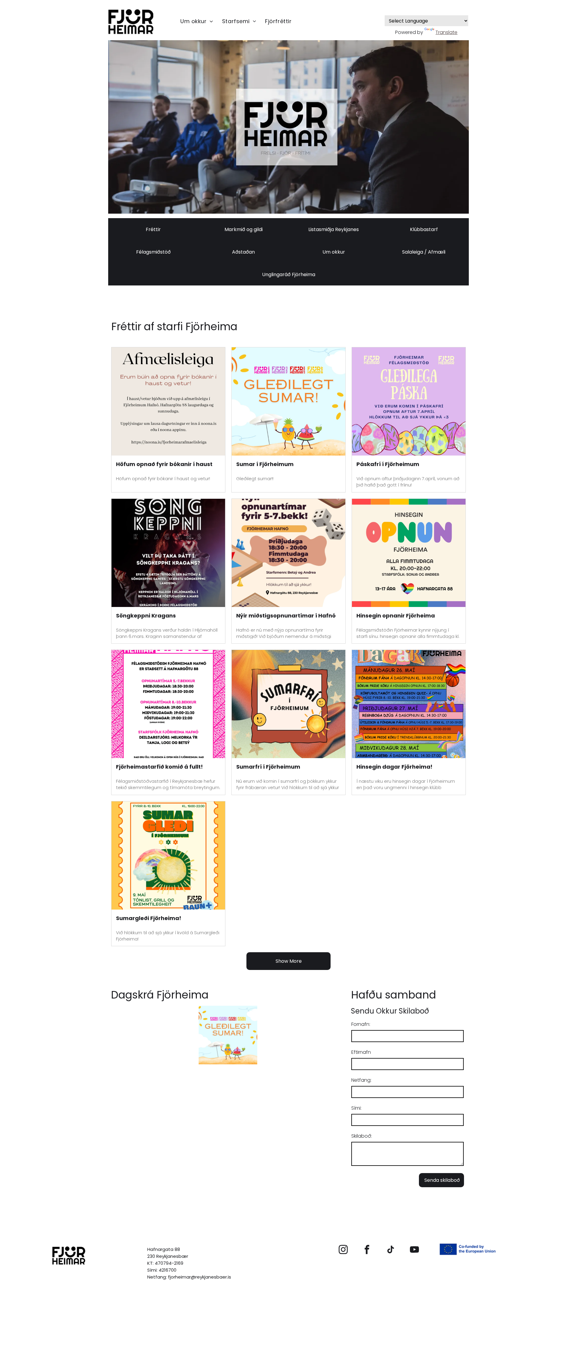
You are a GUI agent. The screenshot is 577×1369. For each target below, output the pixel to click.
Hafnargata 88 (163, 1249)
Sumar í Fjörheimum (265, 464)
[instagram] (343, 1250)
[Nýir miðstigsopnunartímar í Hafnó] (288, 553)
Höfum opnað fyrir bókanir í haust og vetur (164, 464)
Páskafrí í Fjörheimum (387, 464)
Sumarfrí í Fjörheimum (268, 766)
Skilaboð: (361, 1136)
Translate (446, 32)
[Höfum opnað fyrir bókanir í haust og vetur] (168, 401)
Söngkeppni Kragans (146, 615)
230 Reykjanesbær (167, 1256)
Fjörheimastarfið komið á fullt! (159, 766)
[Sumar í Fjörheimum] (288, 401)
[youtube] (414, 1250)
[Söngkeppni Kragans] (168, 553)
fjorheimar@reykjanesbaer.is (199, 1277)
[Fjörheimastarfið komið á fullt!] (168, 704)
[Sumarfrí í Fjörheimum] (288, 704)
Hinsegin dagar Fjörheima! (394, 766)
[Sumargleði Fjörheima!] (168, 855)
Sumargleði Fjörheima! (148, 918)
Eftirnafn (361, 1052)
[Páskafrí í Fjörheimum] (409, 401)
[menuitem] (197, 21)
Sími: (356, 1108)
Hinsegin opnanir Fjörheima (395, 615)
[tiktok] (391, 1250)
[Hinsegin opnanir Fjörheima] (409, 553)
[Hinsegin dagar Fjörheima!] (409, 704)
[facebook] (367, 1250)
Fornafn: (360, 1024)
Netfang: (361, 1080)
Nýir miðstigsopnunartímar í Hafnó (286, 615)
